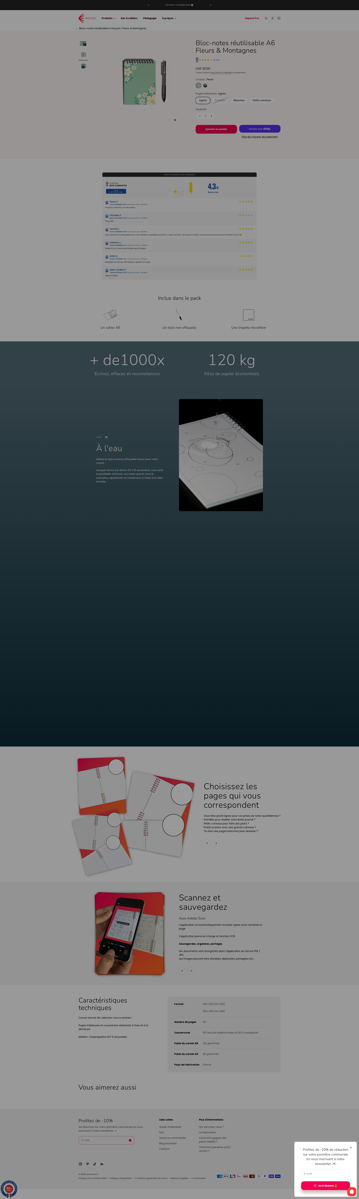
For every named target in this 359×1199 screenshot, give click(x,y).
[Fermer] (351, 1147)
